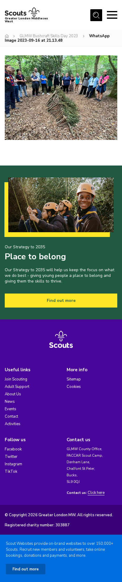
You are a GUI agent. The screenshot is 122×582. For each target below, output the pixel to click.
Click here (96, 492)
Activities (12, 424)
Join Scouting (16, 379)
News (10, 401)
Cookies (74, 386)
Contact (11, 416)
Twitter (11, 456)
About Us (13, 394)
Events (10, 409)
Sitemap (74, 379)
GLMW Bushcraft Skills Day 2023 (49, 36)
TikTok (11, 471)
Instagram (13, 464)
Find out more (61, 300)
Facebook (13, 449)
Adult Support (17, 386)
